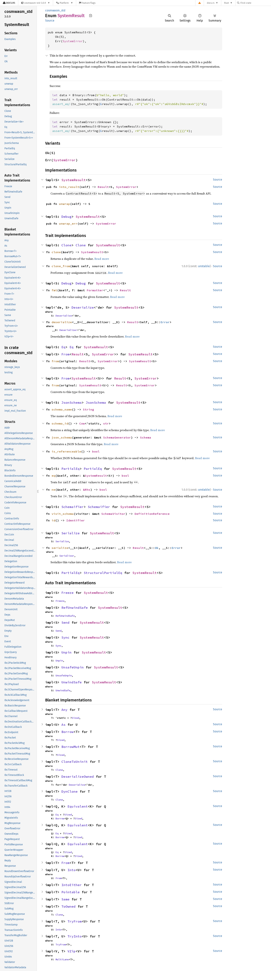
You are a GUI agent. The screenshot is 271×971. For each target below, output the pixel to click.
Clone (66, 245)
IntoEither (71, 885)
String (88, 409)
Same (65, 899)
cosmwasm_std (55, 10)
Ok (157, 548)
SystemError (72, 41)
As (63, 724)
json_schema (62, 437)
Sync (65, 637)
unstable (204, 266)
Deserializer (68, 330)
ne (53, 489)
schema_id (60, 423)
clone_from (61, 266)
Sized (75, 717)
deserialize (62, 322)
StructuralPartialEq (103, 573)
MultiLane (62, 959)
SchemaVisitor (113, 514)
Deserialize (83, 307)
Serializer (66, 555)
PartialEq (70, 469)
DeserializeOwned (77, 776)
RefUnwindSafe (74, 607)
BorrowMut (70, 747)
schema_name (62, 409)
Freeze (67, 593)
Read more (101, 259)
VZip (71, 951)
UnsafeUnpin (72, 667)
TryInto (74, 936)
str (106, 423)
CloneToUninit (74, 761)
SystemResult (73, 180)
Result (103, 187)
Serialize (70, 533)
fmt (54, 290)
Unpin (66, 652)
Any (64, 710)
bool (96, 451)
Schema (145, 437)
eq (53, 475)
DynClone (69, 791)
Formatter (95, 290)
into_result (69, 187)
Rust (226, 2)
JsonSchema (71, 402)
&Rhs (86, 489)
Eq (63, 347)
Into (71, 870)
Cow (82, 423)
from (55, 361)
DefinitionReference (152, 514)
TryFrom (74, 921)
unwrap (64, 204)
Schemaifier (72, 507)
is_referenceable (66, 451)
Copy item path (91, 15)
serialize (60, 548)
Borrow (67, 732)
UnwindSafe (71, 682)
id (53, 520)
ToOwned (68, 906)
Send (65, 622)
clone (56, 252)
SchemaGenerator (117, 437)
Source (49, 20)
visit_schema (63, 514)
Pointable (70, 892)
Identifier (75, 520)
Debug (66, 216)
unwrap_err (68, 223)
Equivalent (77, 806)
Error (165, 322)
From (65, 354)
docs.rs (210, 2)
